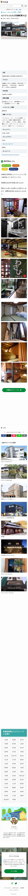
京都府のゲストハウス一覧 (14, 390)
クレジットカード (8, 144)
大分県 (14, 795)
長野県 (14, 763)
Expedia (5, 169)
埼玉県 (14, 751)
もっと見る (14, 871)
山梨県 (6, 763)
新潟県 (22, 755)
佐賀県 (14, 791)
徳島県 (22, 783)
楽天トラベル (6, 165)
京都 (20, 9)
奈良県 (14, 775)
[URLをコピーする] (24, 435)
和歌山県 (21, 775)
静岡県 (6, 767)
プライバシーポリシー (14, 890)
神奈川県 (14, 755)
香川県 (6, 787)
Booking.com (13, 169)
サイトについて (7, 887)
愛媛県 (14, 787)
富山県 (6, 759)
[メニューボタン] (26, 6)
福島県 (6, 747)
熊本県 (6, 795)
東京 (17, 9)
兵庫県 (6, 775)
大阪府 (22, 771)
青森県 (14, 739)
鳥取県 (6, 779)
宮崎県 (22, 795)
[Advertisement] (14, 55)
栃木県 (22, 747)
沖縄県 (14, 799)
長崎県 (22, 791)
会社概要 (22, 887)
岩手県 (22, 739)
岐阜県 (22, 763)
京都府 (4, 18)
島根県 (14, 779)
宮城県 (6, 743)
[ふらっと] (4, 2)
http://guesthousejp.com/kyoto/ (10, 154)
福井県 (22, 759)
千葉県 (22, 751)
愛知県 (14, 767)
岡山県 (22, 779)
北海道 (6, 739)
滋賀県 (6, 771)
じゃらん (15, 165)
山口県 (14, 783)
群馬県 (6, 751)
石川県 (14, 759)
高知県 (22, 787)
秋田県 (14, 743)
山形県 (22, 743)
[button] (3, 435)
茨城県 (14, 747)
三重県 (22, 767)
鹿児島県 (6, 799)
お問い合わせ (15, 887)
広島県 (6, 783)
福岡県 (6, 791)
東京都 (6, 755)
